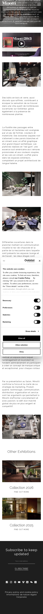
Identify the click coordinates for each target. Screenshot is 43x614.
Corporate (21, 597)
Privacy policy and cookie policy (21, 592)
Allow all (21, 338)
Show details (30, 331)
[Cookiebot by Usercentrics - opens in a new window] (26, 260)
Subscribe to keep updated (21, 552)
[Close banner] (39, 261)
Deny (21, 352)
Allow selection (21, 345)
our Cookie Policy (22, 278)
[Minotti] (9, 3)
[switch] (37, 307)
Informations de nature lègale (21, 595)
